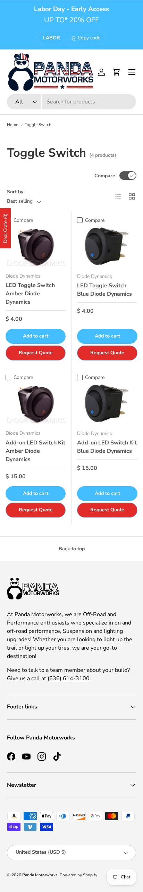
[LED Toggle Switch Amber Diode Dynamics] (36, 247)
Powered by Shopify (78, 875)
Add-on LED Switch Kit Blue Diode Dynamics (107, 447)
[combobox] (71, 101)
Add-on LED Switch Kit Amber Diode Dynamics (35, 451)
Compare (104, 175)
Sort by (15, 191)
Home (12, 124)
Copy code (89, 37)
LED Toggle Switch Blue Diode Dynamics (104, 290)
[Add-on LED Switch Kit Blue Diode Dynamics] (107, 404)
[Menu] (132, 72)
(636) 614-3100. (69, 678)
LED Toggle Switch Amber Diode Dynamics (30, 293)
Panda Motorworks (40, 875)
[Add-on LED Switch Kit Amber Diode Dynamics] (36, 404)
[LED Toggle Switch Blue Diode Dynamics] (107, 247)
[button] (116, 72)
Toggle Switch (38, 124)
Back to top (72, 548)
